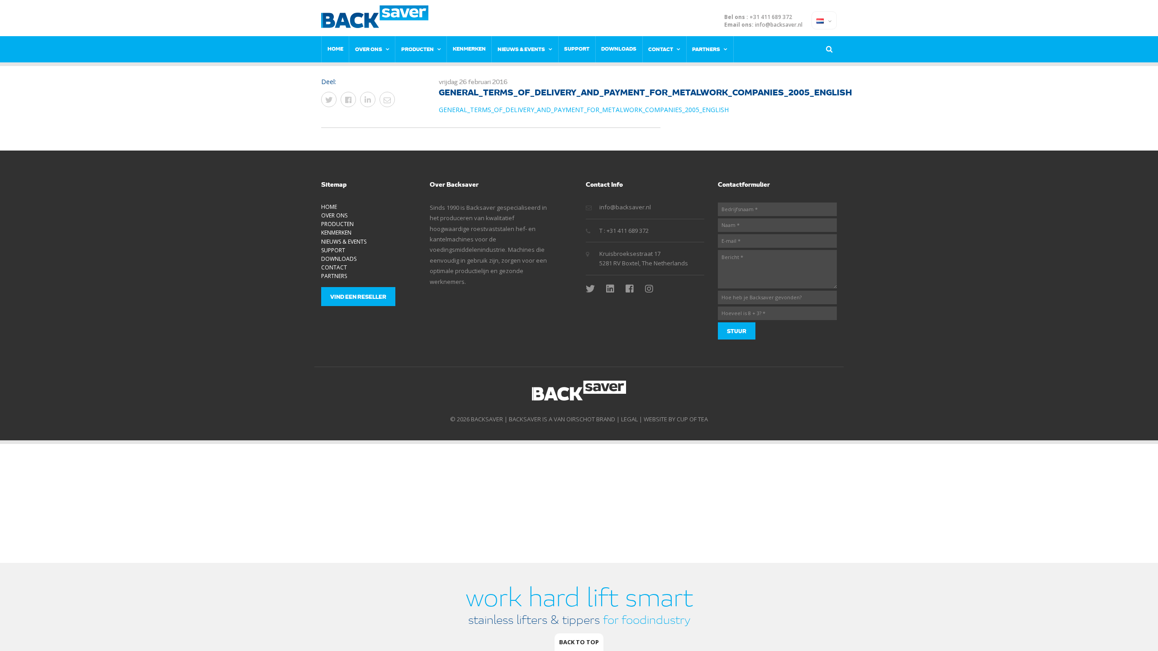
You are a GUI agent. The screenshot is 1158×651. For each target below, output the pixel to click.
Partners (706, 49)
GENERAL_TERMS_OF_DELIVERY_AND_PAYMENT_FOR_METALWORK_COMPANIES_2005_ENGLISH (584, 109)
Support (576, 49)
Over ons (368, 49)
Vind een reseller (358, 296)
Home (335, 49)
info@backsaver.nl (778, 24)
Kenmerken (469, 49)
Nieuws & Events (521, 49)
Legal (629, 419)
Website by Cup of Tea (676, 419)
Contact (660, 49)
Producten (417, 49)
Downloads (618, 49)
